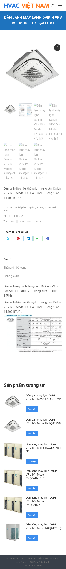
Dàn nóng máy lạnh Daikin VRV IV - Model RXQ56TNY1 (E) (43, 448)
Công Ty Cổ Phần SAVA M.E (35, 562)
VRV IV (39, 207)
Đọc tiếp (32, 409)
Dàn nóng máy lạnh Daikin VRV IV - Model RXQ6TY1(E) (43, 526)
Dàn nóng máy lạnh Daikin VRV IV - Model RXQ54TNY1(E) (41, 474)
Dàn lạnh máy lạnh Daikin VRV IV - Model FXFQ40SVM (43, 421)
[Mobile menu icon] (60, 5)
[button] (57, 47)
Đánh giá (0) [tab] (11, 276)
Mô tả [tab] (7, 259)
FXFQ (21, 221)
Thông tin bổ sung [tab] (15, 267)
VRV (29, 221)
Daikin (12, 221)
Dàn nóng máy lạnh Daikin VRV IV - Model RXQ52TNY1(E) (41, 501)
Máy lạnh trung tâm (25, 207)
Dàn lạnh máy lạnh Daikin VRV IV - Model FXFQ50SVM (43, 397)
